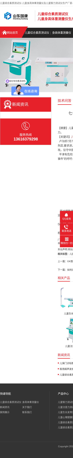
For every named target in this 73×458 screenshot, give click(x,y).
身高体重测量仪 (30, 402)
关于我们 (27, 407)
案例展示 (5, 412)
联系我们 (27, 412)
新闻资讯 (5, 407)
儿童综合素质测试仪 (37, 32)
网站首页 (12, 32)
